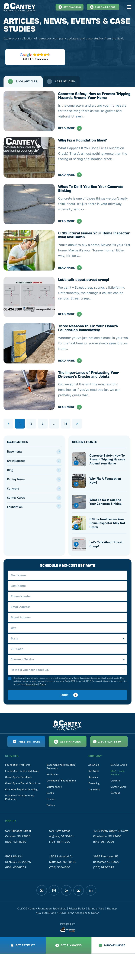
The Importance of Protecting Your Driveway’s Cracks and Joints (88, 374)
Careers (115, 780)
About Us (93, 764)
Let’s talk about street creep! (83, 279)
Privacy (43, 684)
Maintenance (54, 786)
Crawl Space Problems (18, 777)
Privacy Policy (77, 908)
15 (67, 422)
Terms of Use (31, 684)
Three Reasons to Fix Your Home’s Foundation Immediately (88, 327)
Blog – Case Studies (118, 773)
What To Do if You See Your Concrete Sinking (90, 188)
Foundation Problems (17, 764)
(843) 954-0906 (103, 841)
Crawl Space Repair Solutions (22, 783)
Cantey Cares (16, 498)
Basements (14, 451)
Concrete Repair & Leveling (21, 789)
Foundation (15, 507)
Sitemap (112, 908)
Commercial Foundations (61, 780)
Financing (94, 783)
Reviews (93, 777)
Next (77, 423)
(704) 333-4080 (59, 867)
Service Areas (119, 764)
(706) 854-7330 (59, 841)
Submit (66, 695)
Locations (94, 789)
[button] (23, 81)
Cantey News (16, 479)
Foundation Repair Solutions (22, 771)
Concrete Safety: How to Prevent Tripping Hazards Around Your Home (94, 95)
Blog (10, 470)
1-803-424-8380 (105, 7)
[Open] (129, 7)
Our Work (93, 771)
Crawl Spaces (16, 461)
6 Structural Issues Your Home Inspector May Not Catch (94, 234)
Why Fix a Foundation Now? (82, 140)
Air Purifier (53, 774)
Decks (50, 792)
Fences (51, 799)
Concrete (13, 488)
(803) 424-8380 (15, 841)
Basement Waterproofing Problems (19, 797)
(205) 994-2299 (103, 867)
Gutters (51, 805)
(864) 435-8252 (15, 867)
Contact (115, 792)
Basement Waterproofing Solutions (61, 766)
